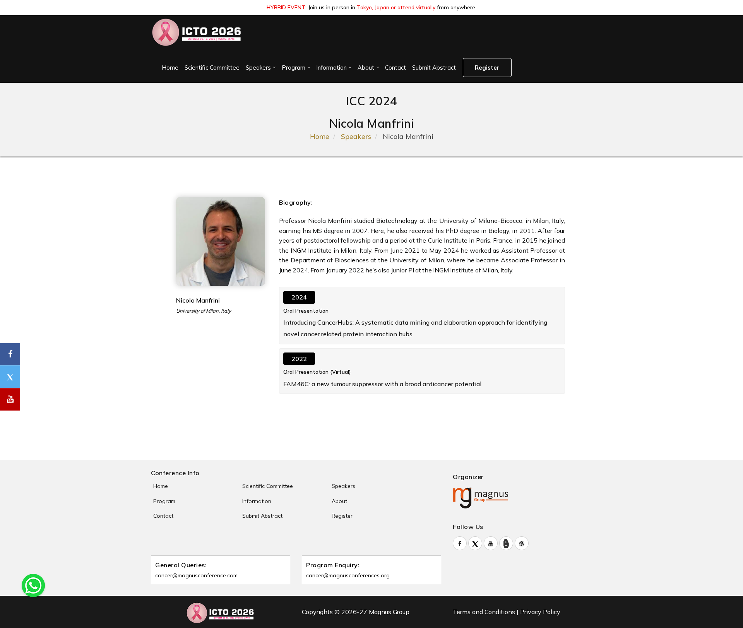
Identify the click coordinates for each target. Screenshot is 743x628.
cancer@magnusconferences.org (348, 575)
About (366, 67)
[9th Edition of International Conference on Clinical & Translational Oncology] (197, 32)
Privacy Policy (540, 612)
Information (331, 67)
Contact (395, 67)
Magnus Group (389, 612)
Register (487, 67)
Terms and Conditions (484, 612)
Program (293, 67)
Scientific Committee (212, 67)
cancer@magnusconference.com (196, 575)
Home (170, 67)
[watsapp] (33, 585)
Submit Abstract (434, 67)
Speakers (258, 67)
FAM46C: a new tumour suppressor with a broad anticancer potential (382, 384)
